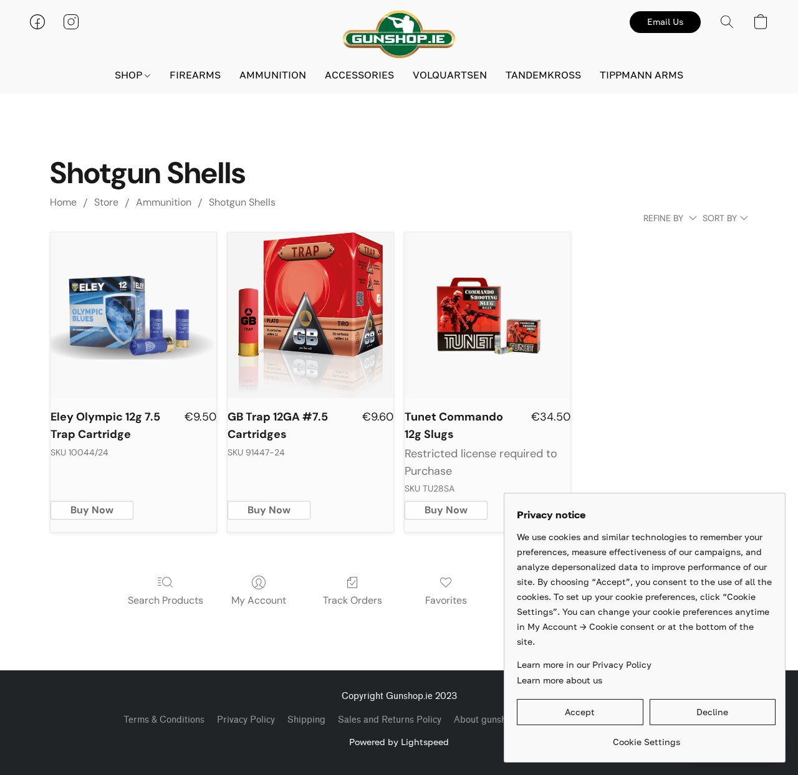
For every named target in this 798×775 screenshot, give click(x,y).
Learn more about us (559, 680)
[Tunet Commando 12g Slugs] (487, 315)
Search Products (165, 600)
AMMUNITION (272, 75)
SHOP (130, 75)
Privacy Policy (246, 720)
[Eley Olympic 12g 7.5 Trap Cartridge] (133, 315)
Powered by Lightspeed (399, 741)
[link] (646, 737)
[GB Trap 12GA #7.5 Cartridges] (310, 315)
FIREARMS (195, 75)
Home (63, 202)
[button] (399, 34)
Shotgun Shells (242, 202)
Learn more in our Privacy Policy (584, 664)
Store (106, 202)
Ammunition (163, 202)
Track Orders (352, 600)
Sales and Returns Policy (389, 720)
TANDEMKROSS (543, 75)
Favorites (446, 600)
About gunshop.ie (490, 720)
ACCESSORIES (359, 75)
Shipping (306, 720)
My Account (258, 600)
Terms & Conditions (163, 720)
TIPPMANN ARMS (641, 75)
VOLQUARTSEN (450, 75)
